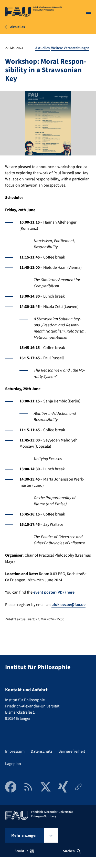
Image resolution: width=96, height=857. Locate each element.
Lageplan (13, 764)
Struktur (21, 851)
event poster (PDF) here (53, 592)
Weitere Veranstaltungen (70, 48)
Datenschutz (41, 751)
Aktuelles (42, 48)
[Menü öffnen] (88, 12)
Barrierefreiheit (71, 751)
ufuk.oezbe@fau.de (68, 604)
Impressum (15, 751)
